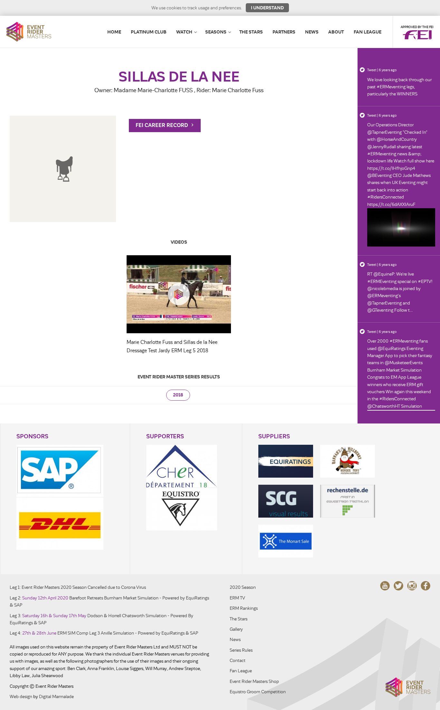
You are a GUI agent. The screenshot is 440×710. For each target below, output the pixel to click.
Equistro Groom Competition (258, 691)
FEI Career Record (162, 125)
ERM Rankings (244, 608)
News (312, 31)
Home (114, 31)
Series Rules (241, 650)
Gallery (236, 629)
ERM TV (237, 598)
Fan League (367, 31)
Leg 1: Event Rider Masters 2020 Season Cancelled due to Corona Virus (78, 587)
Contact (237, 660)
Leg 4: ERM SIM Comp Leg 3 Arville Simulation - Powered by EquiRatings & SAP (104, 633)
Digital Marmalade (56, 696)
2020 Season (243, 587)
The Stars (251, 31)
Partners (284, 31)
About (336, 31)
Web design (21, 696)
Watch (184, 31)
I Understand (267, 7)
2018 (178, 395)
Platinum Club (149, 31)
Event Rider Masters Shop (254, 681)
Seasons (215, 31)
